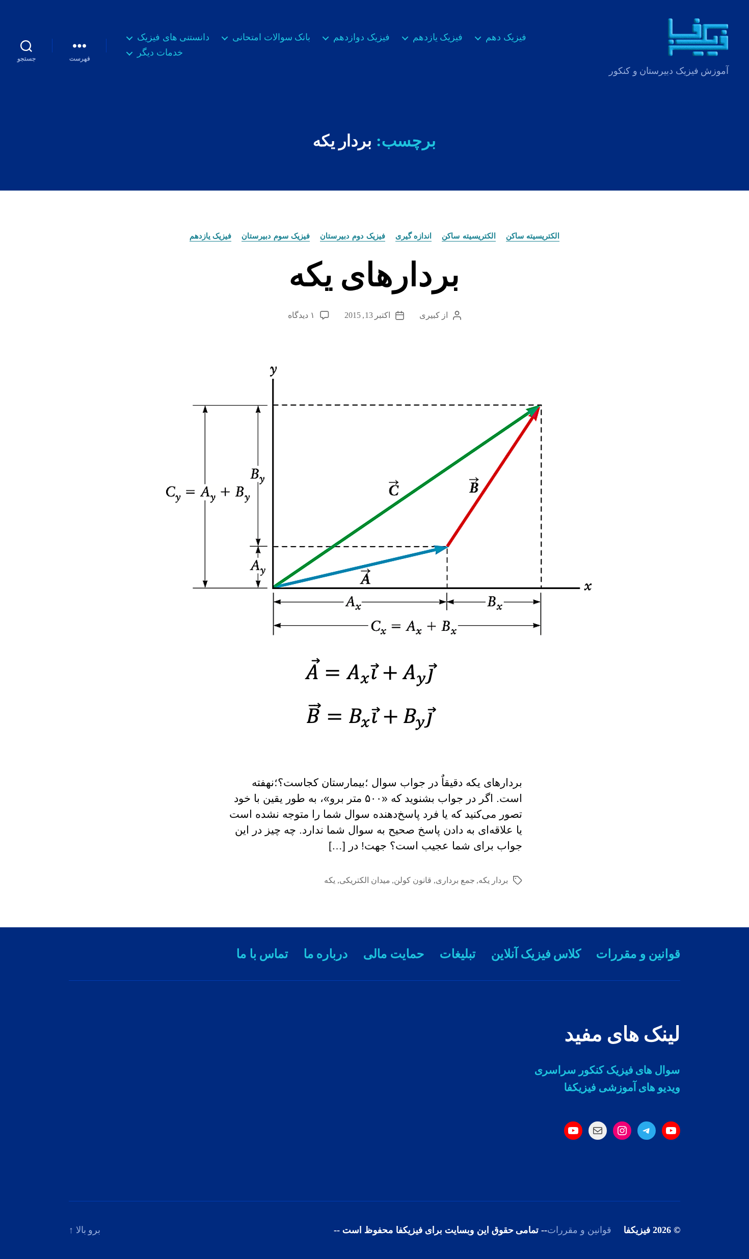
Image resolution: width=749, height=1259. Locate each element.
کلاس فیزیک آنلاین (536, 953)
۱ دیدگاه (301, 315)
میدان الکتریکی (364, 880)
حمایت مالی (393, 953)
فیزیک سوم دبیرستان (276, 236)
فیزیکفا (637, 1230)
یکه (329, 880)
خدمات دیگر (160, 52)
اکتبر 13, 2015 (367, 315)
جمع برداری (455, 880)
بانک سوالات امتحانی (271, 37)
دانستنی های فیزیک (173, 37)
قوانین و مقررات (638, 953)
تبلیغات (458, 953)
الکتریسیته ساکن (533, 236)
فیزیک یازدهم (438, 37)
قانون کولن (413, 880)
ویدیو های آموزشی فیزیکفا (622, 1087)
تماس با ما (262, 953)
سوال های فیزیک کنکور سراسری (607, 1070)
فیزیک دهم (506, 37)
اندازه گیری (413, 236)
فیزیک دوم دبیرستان (352, 236)
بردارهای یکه (374, 275)
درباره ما (326, 953)
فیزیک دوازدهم (361, 37)
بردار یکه (493, 880)
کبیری (429, 315)
